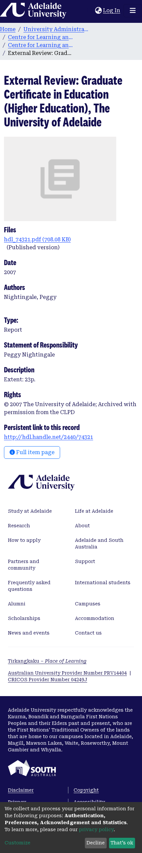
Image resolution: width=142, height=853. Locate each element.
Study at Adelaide (30, 511)
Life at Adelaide (94, 511)
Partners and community (23, 565)
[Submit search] (90, 11)
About (82, 525)
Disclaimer (21, 790)
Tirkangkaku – (47, 661)
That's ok (122, 842)
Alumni (16, 603)
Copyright (86, 790)
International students (102, 582)
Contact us (88, 633)
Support (85, 561)
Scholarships (24, 618)
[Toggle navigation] (133, 10)
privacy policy (96, 829)
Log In (112, 10)
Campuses (87, 603)
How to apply (24, 540)
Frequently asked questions (29, 586)
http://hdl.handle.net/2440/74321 (48, 437)
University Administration (56, 29)
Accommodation (94, 618)
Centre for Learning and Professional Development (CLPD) (41, 37)
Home (8, 29)
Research (19, 525)
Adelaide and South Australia (99, 543)
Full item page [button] (34, 452)
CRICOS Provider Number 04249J (47, 679)
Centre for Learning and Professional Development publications (41, 45)
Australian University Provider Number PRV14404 (67, 673)
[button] (98, 11)
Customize (17, 842)
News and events (29, 633)
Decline (96, 842)
